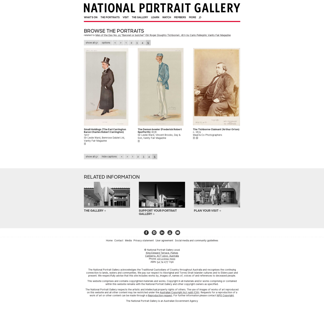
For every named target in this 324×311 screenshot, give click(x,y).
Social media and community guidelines (196, 240)
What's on (90, 17)
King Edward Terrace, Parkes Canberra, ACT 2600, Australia (162, 254)
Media (128, 240)
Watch (166, 17)
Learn (155, 17)
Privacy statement (143, 240)
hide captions (109, 156)
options (106, 42)
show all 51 (92, 42)
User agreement (164, 240)
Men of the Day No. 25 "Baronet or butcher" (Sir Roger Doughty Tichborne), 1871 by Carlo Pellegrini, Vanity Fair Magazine (163, 35)
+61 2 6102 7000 (166, 258)
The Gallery (140, 17)
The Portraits (110, 17)
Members (180, 17)
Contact (118, 240)
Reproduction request (160, 295)
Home (109, 240)
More (192, 17)
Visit (126, 17)
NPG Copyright (225, 295)
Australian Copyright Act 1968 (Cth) (179, 292)
